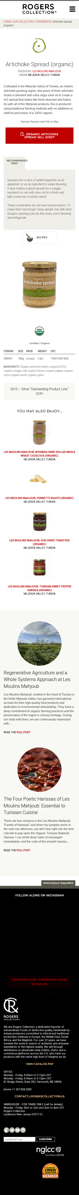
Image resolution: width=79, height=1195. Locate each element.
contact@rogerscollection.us (39, 1096)
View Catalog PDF (39, 1064)
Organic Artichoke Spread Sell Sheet (41, 136)
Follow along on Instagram (39, 895)
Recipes (42, 237)
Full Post (23, 732)
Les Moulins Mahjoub (46, 71)
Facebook (6, 1130)
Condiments (43, 21)
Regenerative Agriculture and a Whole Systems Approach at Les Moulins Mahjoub (37, 679)
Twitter (12, 1130)
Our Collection (23, 21)
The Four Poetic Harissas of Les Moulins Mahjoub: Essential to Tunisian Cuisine (37, 805)
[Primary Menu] (72, 9)
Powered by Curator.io (60, 993)
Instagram (23, 1130)
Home (7, 21)
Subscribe (45, 1139)
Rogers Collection (39, 9)
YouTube (17, 1130)
